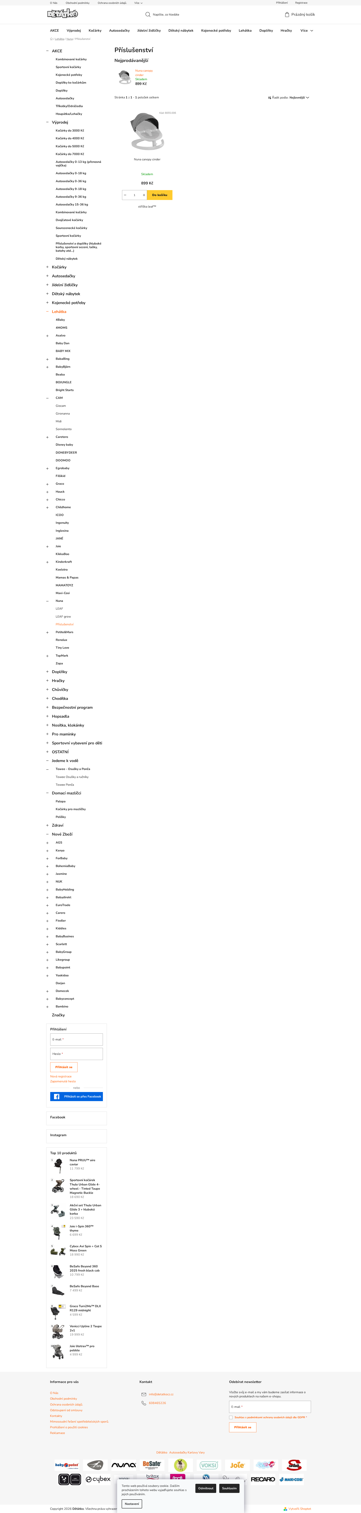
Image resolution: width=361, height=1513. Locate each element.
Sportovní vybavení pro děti (77, 743)
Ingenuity (62, 523)
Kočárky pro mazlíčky (71, 809)
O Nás (53, 3)
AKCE (57, 51)
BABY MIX (63, 351)
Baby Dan (62, 343)
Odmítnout (205, 1488)
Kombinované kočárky (71, 59)
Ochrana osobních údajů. (112, 3)
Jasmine (61, 874)
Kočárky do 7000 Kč (70, 154)
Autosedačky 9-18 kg (71, 189)
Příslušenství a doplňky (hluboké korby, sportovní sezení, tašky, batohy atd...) (78, 247)
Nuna (59, 601)
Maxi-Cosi (63, 593)
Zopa (59, 663)
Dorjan (60, 983)
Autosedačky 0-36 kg (71, 181)
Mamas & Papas (67, 577)
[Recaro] (263, 1479)
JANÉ (59, 538)
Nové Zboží (62, 834)
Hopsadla (60, 716)
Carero (60, 913)
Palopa (61, 801)
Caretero (62, 437)
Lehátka (59, 311)
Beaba (60, 374)
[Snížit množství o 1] (125, 195)
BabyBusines (65, 936)
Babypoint (63, 967)
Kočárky (59, 267)
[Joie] (237, 1465)
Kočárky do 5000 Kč (70, 146)
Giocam (61, 406)
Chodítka (60, 698)
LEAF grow (63, 617)
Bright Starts (65, 390)
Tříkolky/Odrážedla (69, 106)
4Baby (60, 320)
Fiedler (61, 921)
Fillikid (60, 476)
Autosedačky (65, 98)
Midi (59, 421)
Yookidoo (62, 975)
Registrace (301, 3)
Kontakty (56, 1416)
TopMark (62, 656)
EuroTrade (63, 905)
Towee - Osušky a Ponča (73, 769)
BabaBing (63, 359)
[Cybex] (98, 1479)
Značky (58, 1015)
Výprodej (60, 122)
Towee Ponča (65, 785)
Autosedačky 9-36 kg (71, 197)
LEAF (59, 609)
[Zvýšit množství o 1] (144, 195)
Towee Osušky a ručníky (72, 777)
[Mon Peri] (266, 1465)
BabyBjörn (63, 367)
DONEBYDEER (66, 453)
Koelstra (62, 570)
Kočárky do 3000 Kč (70, 131)
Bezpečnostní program (72, 707)
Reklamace (57, 1433)
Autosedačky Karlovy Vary (187, 1452)
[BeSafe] (152, 1465)
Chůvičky (60, 689)
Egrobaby (62, 468)
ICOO (60, 515)
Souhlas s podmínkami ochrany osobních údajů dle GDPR (270, 1417)
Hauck (60, 492)
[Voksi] (209, 1465)
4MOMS (61, 328)
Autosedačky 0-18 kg (71, 173)
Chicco (60, 499)
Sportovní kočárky (68, 67)
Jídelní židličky (65, 285)
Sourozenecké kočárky (71, 228)
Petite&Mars (64, 632)
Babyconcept (65, 999)
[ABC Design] (69, 1479)
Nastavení (132, 1504)
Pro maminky (64, 734)
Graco (60, 484)
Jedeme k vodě (65, 760)
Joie (58, 546)
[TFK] (95, 1465)
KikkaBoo (62, 554)
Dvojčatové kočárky (69, 220)
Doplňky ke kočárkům (71, 83)
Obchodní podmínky (77, 3)
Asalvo (60, 335)
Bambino (62, 1006)
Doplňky (61, 91)
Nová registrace (61, 1076)
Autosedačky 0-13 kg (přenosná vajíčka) (78, 164)
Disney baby (64, 445)
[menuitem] (54, 30)
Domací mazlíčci (66, 793)
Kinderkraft (64, 562)
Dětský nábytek (67, 259)
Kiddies (61, 928)
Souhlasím (229, 1488)
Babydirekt (63, 897)
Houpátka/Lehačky (69, 114)
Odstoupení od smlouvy (66, 1410)
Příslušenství (65, 624)
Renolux (61, 640)
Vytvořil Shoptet (300, 1509)
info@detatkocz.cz (161, 1394)
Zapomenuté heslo (63, 1081)
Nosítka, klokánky (68, 725)
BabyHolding (65, 889)
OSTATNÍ (60, 752)
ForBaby (61, 858)
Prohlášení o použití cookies (69, 1427)
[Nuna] (123, 1465)
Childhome (63, 507)
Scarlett (61, 944)
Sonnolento (64, 429)
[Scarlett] (294, 1465)
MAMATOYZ (64, 585)
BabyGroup (64, 952)
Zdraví (57, 825)
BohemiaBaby (65, 866)
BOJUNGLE (64, 382)
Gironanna (63, 414)
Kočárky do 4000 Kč (70, 138)
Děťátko (161, 1452)
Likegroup (63, 960)
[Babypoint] (67, 1465)
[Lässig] (180, 1465)
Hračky (58, 680)
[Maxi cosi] (291, 1479)
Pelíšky (61, 817)
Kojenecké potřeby (69, 75)
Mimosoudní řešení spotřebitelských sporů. (79, 1422)
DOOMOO (63, 460)
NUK (59, 882)
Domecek (62, 991)
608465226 (157, 1403)
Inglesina (62, 531)
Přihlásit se (63, 1067)
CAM (59, 398)
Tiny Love (62, 648)
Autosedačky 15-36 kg (72, 204)
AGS (59, 842)
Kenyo (60, 850)
